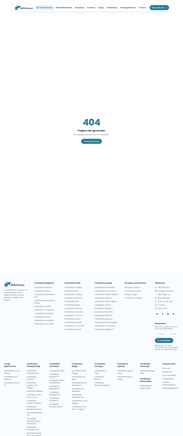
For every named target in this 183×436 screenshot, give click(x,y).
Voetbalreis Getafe (102, 305)
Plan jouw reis (158, 7)
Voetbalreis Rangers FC (54, 375)
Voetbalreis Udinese (72, 329)
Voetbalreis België (77, 365)
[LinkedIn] (168, 314)
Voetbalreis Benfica (99, 378)
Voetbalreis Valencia (103, 298)
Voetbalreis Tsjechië (122, 365)
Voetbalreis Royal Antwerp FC (79, 384)
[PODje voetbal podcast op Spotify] (173, 314)
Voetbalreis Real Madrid (104, 287)
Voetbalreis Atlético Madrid (106, 294)
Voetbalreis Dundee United (55, 405)
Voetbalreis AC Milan (73, 287)
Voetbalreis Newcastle (43, 313)
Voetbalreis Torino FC (73, 315)
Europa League (131, 294)
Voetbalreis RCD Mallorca (11, 378)
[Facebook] (162, 314)
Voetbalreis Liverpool (43, 287)
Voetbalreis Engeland (44, 283)
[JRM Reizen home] (23, 7)
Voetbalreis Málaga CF (104, 329)
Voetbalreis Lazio (71, 301)
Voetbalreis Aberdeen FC (55, 393)
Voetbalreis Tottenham (44, 310)
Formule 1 (91, 7)
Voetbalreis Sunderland (44, 320)
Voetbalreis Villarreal (103, 315)
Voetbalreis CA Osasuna (104, 326)
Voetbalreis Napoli (72, 305)
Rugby (101, 7)
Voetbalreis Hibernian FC (54, 387)
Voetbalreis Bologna (73, 322)
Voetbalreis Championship (33, 365)
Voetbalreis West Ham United (34, 395)
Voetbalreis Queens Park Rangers (32, 385)
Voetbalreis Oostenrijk (145, 365)
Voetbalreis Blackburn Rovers (34, 407)
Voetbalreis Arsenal (42, 291)
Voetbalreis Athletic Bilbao (105, 301)
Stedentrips (112, 7)
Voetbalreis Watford (31, 378)
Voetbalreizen (46, 7)
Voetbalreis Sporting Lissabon (102, 384)
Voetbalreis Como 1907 (74, 326)
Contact (142, 7)
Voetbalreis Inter (71, 291)
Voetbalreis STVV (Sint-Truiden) (79, 407)
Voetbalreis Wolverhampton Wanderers (34, 421)
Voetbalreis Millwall (35, 391)
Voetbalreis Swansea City (32, 428)
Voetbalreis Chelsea (42, 306)
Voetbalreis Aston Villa (43, 324)
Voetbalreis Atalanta (73, 308)
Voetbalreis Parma (72, 319)
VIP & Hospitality (169, 375)
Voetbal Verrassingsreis (168, 383)
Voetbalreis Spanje (103, 283)
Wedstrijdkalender (64, 7)
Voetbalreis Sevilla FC (103, 308)
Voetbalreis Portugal (99, 365)
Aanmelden (165, 340)
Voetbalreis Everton (42, 317)
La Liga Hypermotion (10, 365)
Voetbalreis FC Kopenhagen (146, 386)
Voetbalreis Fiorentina (73, 312)
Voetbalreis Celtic (57, 371)
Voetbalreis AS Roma (73, 298)
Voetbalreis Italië (72, 283)
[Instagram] (157, 314)
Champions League (133, 291)
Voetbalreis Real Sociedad (105, 322)
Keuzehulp (79, 7)
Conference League (133, 298)
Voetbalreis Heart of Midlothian (56, 381)
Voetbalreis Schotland (54, 365)
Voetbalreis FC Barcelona (105, 291)
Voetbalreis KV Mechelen (78, 389)
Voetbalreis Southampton (33, 372)
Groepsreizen (168, 379)
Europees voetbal (132, 287)
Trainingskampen (128, 7)
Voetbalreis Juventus (73, 294)
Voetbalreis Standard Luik (77, 395)
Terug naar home (91, 141)
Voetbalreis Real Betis (103, 312)
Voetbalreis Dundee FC (54, 399)
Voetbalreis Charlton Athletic (34, 401)
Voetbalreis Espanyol (103, 319)
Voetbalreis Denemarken (146, 380)
